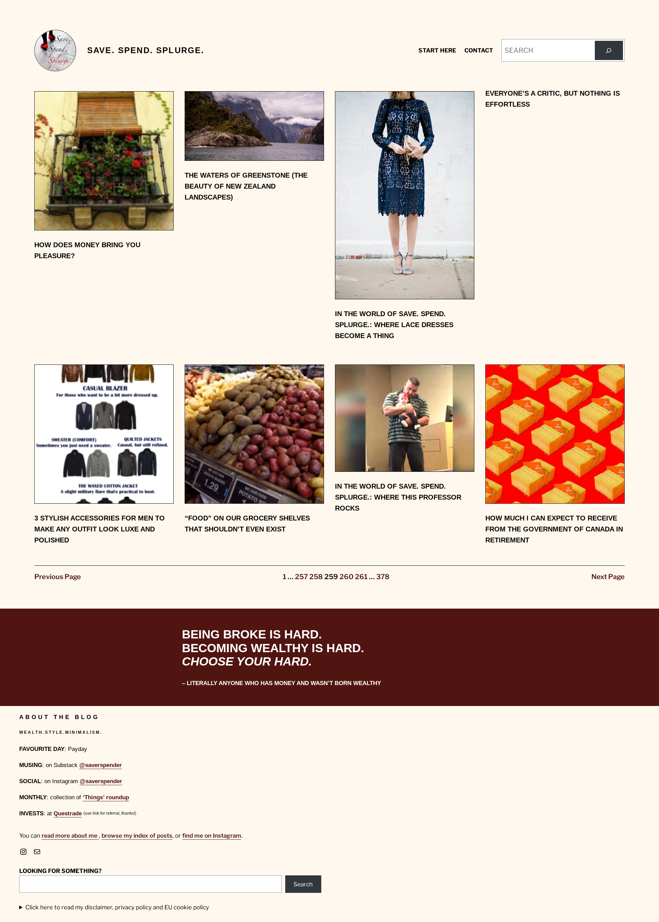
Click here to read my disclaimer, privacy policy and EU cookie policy (117, 907)
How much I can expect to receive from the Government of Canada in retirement (554, 529)
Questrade (68, 813)
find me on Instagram (211, 835)
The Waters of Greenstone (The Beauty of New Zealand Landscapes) (246, 186)
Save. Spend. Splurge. (145, 50)
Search (303, 884)
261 (361, 577)
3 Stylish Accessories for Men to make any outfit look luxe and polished (99, 529)
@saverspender (100, 765)
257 (301, 577)
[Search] (609, 50)
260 (346, 577)
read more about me (70, 835)
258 (316, 577)
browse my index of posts (137, 835)
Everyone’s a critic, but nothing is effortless (552, 98)
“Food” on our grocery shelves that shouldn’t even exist (247, 523)
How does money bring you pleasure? (87, 250)
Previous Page (57, 577)
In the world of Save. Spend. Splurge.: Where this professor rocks (398, 497)
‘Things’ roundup (106, 797)
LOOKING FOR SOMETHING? (60, 870)
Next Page (608, 577)
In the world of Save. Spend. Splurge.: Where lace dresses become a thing (394, 324)
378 (383, 577)
